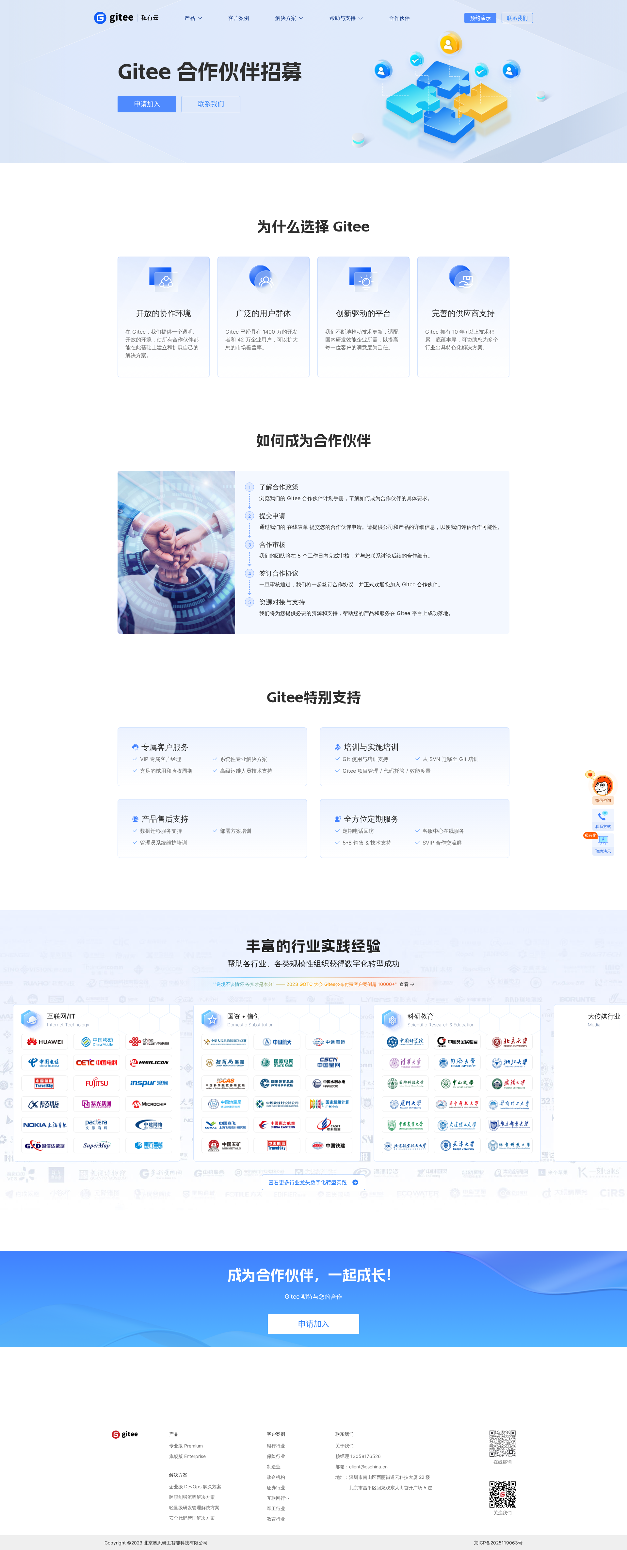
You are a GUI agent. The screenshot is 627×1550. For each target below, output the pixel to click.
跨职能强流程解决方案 (192, 1497)
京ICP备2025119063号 (498, 1542)
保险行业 (276, 1456)
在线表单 (297, 527)
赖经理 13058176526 (358, 1456)
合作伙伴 (399, 18)
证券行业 (276, 1487)
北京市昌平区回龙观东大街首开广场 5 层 (383, 1487)
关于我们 (344, 1445)
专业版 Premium (186, 1445)
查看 (404, 984)
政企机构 (276, 1477)
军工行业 (276, 1508)
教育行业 (276, 1519)
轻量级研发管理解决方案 (194, 1507)
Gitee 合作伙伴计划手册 (315, 498)
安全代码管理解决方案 (192, 1518)
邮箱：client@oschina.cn (361, 1466)
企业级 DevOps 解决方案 (195, 1486)
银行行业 (276, 1445)
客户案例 (238, 18)
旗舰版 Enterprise (187, 1456)
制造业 (274, 1466)
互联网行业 (278, 1498)
